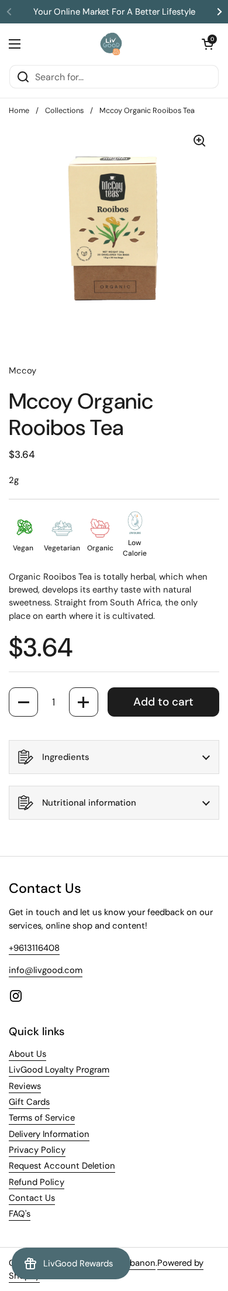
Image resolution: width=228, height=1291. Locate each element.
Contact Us (32, 1198)
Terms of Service (42, 1118)
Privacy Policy (37, 1150)
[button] (207, 44)
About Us (27, 1054)
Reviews (25, 1086)
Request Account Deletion (62, 1166)
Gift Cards (29, 1102)
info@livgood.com (45, 970)
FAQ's (19, 1214)
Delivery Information (49, 1134)
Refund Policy (36, 1182)
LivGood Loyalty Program (59, 1070)
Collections (64, 110)
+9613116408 (34, 948)
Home (19, 110)
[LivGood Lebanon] (111, 44)
